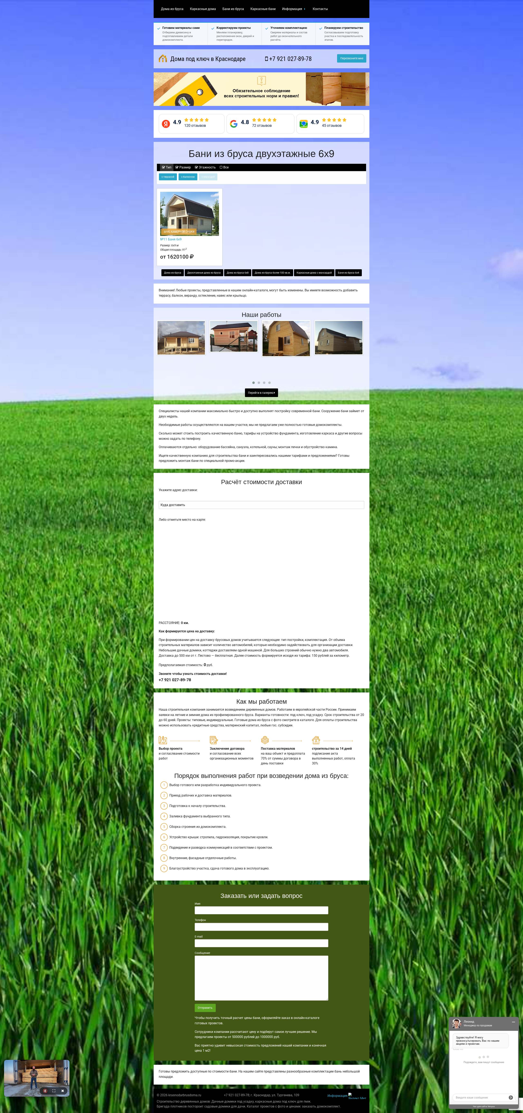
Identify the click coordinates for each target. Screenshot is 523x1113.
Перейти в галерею (261, 393)
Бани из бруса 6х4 (348, 272)
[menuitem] (172, 9)
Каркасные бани (263, 9)
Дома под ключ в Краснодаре (207, 58)
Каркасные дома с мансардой (314, 272)
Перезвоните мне (351, 58)
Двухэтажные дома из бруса (204, 272)
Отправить (205, 1008)
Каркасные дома (203, 9)
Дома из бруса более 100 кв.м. (273, 272)
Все (225, 167)
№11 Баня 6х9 (171, 239)
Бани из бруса (233, 9)
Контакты (320, 9)
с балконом (188, 176)
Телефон (200, 920)
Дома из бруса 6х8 (238, 272)
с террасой (168, 176)
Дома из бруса (172, 9)
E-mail (198, 936)
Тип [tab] (168, 167)
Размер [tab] (185, 167)
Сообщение (202, 953)
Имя (197, 903)
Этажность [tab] (207, 167)
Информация (292, 9)
